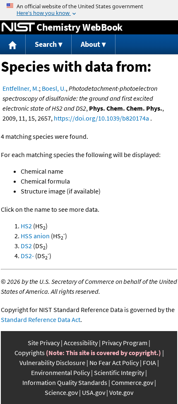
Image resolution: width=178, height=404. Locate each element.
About (90, 44)
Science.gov (61, 392)
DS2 (26, 246)
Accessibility (81, 343)
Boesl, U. (54, 88)
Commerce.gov (132, 382)
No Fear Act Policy (114, 362)
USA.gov (93, 392)
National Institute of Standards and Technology (18, 27)
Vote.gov (121, 392)
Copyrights (29, 352)
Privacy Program (124, 343)
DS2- (27, 256)
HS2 (26, 226)
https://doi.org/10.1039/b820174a (101, 118)
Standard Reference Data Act (40, 319)
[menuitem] (13, 44)
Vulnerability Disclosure (52, 362)
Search (46, 44)
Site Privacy (44, 343)
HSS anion (35, 236)
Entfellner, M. (20, 88)
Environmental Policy (60, 372)
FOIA (149, 362)
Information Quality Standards (64, 382)
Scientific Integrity (119, 372)
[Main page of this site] (13, 44)
